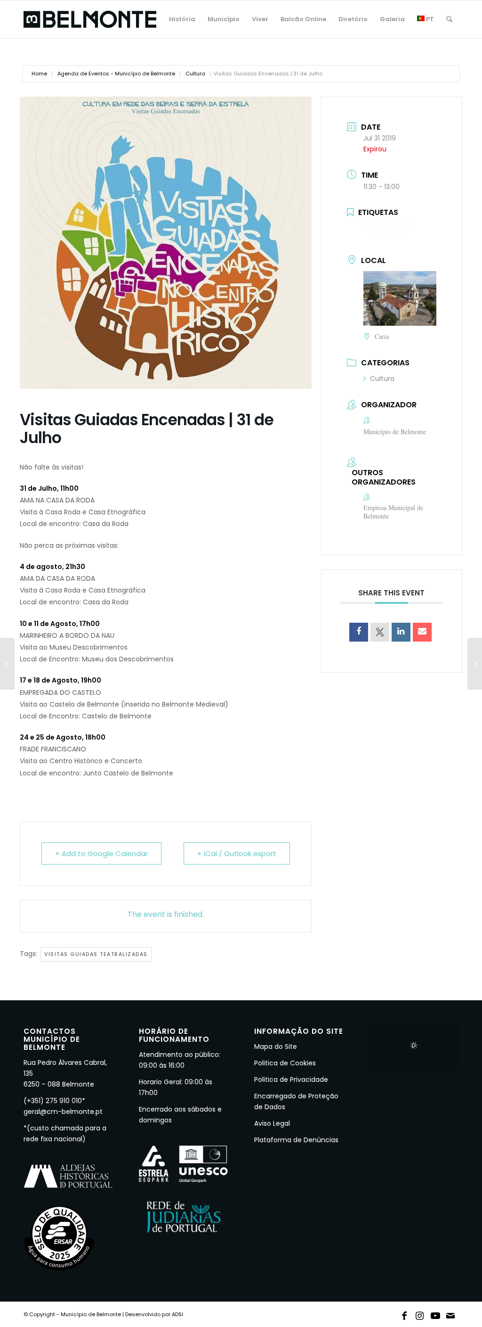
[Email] (422, 632)
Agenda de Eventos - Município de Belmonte (116, 73)
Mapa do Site (275, 1046)
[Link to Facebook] (404, 1314)
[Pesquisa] (449, 19)
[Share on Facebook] (358, 632)
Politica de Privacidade (291, 1079)
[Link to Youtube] (435, 1314)
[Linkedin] (401, 632)
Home (39, 73)
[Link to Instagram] (420, 1314)
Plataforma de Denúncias (296, 1140)
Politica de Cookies (285, 1063)
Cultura (195, 73)
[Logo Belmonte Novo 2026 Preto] (90, 19)
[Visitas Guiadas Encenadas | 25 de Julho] (7, 664)
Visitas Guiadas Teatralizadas (96, 954)
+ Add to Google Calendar (101, 853)
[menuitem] (182, 19)
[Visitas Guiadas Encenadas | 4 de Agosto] (474, 664)
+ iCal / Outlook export (236, 853)
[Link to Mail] (451, 1314)
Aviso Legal (272, 1123)
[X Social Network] (379, 632)
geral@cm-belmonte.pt (63, 1111)
